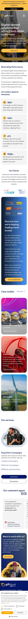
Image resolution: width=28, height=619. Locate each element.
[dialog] (14, 605)
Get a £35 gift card (14, 279)
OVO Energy (7, 397)
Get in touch (14, 477)
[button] (14, 616)
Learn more (14, 9)
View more (20, 291)
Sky (4, 318)
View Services (14, 481)
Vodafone (6, 354)
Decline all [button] (20, 612)
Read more (7, 603)
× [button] (26, 592)
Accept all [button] (7, 612)
